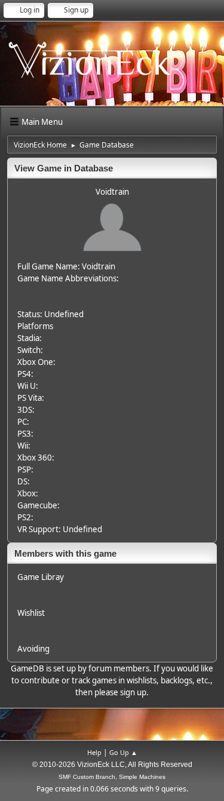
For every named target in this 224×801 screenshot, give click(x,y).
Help (94, 752)
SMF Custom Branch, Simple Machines (112, 777)
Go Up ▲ (123, 752)
